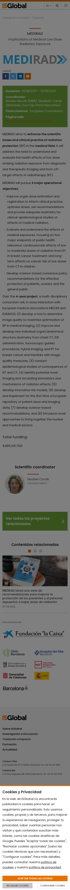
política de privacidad (45, 867)
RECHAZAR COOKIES (17, 885)
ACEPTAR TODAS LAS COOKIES (35, 878)
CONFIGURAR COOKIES (52, 885)
